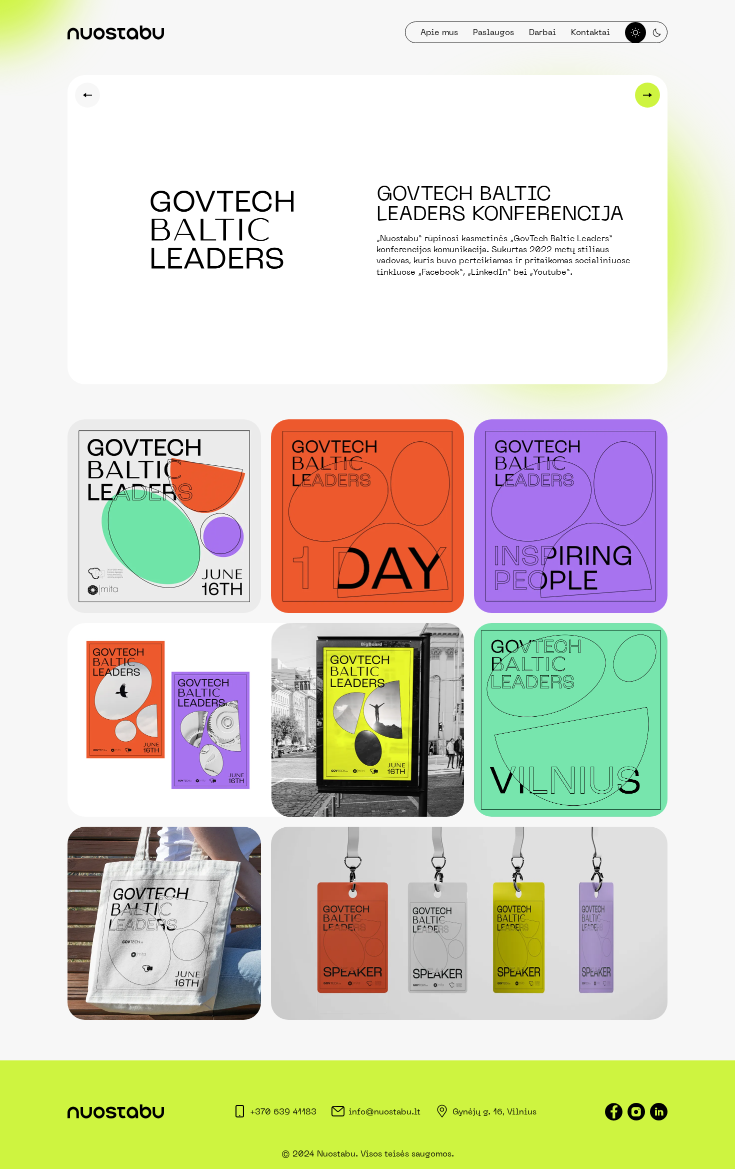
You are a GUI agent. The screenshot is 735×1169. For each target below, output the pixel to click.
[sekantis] (647, 95)
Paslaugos (493, 32)
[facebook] (613, 1111)
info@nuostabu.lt (384, 1111)
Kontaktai (590, 32)
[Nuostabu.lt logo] (116, 33)
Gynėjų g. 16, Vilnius (494, 1111)
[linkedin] (659, 1111)
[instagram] (636, 1111)
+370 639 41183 (283, 1111)
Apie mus (439, 32)
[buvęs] (87, 95)
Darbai (542, 32)
